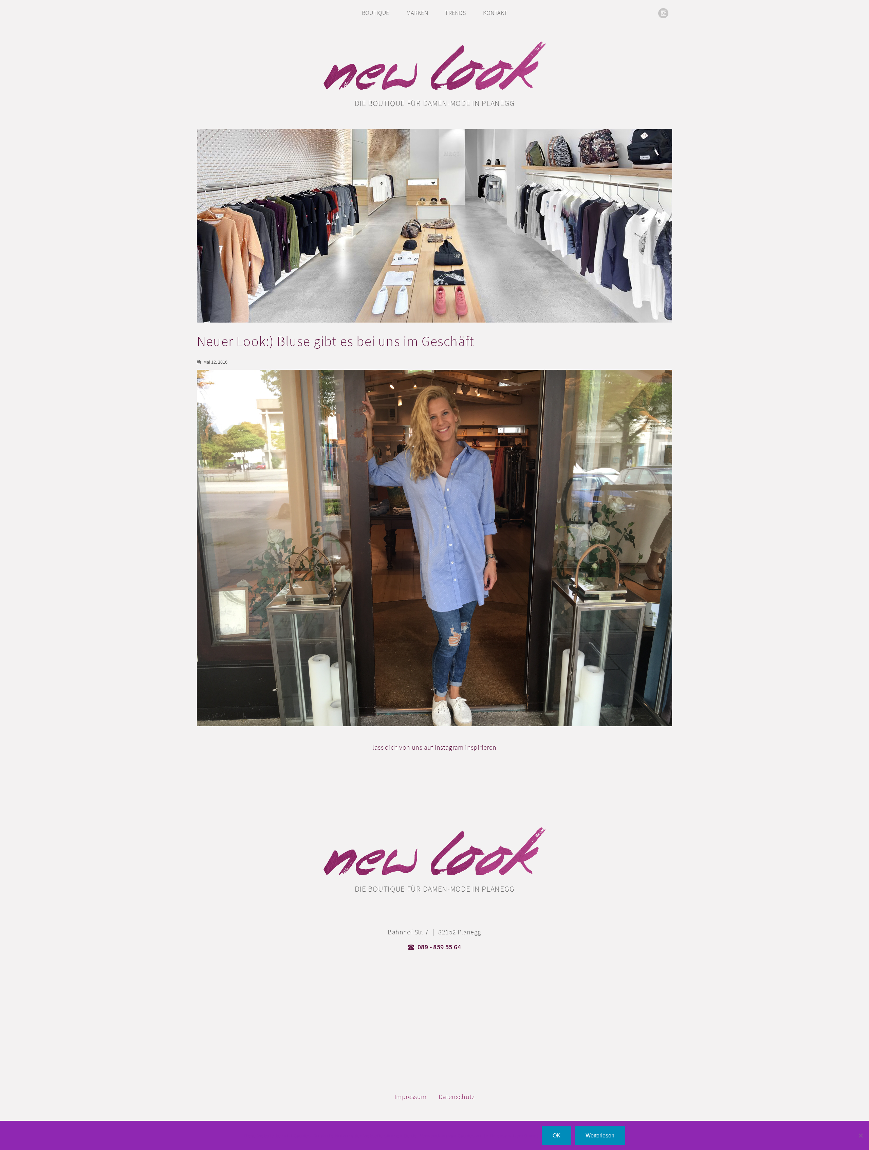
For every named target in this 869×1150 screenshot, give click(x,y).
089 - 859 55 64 (439, 947)
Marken (417, 13)
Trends (455, 13)
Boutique (375, 13)
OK (556, 1135)
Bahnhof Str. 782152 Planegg (434, 932)
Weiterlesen (600, 1135)
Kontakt (495, 13)
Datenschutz (457, 1097)
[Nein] (860, 1135)
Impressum (410, 1097)
